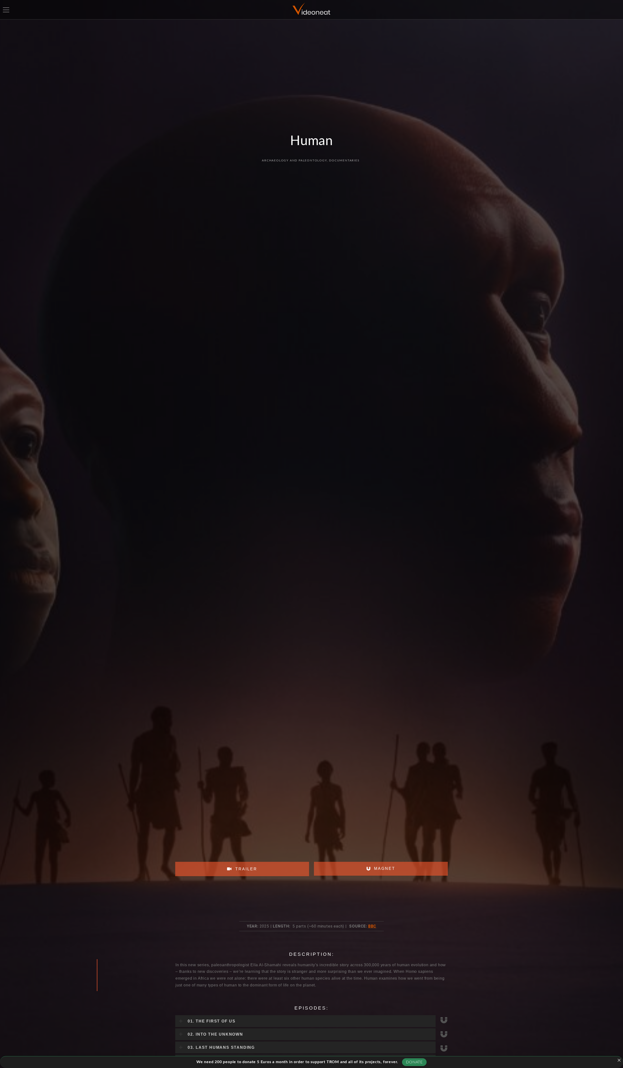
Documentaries (344, 160)
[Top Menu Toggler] (6, 9)
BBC (372, 926)
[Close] (619, 1060)
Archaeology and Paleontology (294, 160)
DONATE (414, 1062)
